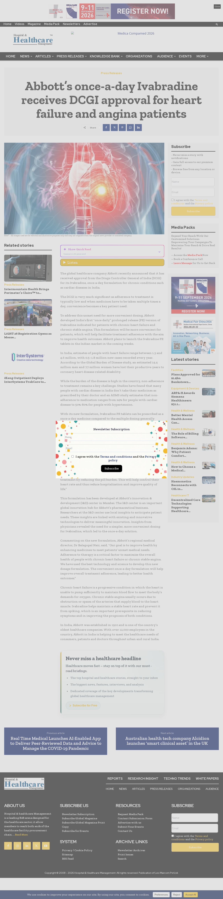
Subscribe (112, 468)
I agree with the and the (115, 458)
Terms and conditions (116, 456)
